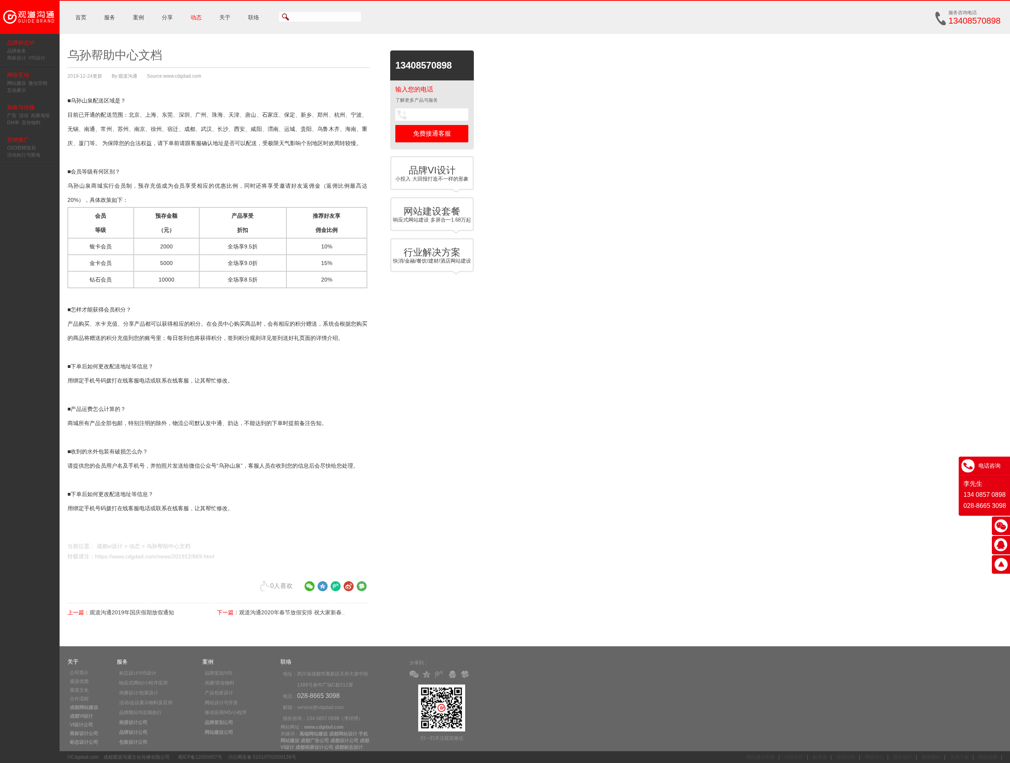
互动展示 (16, 90)
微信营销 (37, 83)
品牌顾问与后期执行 (140, 712)
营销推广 (18, 139)
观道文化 (79, 690)
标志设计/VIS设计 (137, 673)
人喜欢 (281, 585)
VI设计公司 (81, 725)
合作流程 (79, 698)
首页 (80, 17)
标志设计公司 (84, 742)
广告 (12, 115)
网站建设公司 (219, 732)
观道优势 (79, 681)
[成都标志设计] (29, 32)
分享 (167, 17)
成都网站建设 (84, 707)
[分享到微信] (310, 589)
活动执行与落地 (23, 155)
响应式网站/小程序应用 (143, 683)
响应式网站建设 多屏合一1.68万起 (432, 214)
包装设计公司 (133, 742)
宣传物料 (31, 122)
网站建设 (16, 83)
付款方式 (793, 757)
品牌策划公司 (219, 722)
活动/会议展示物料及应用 (145, 702)
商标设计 (16, 58)
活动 (23, 115)
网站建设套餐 (760, 757)
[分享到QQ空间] (323, 589)
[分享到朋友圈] (362, 589)
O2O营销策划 (21, 148)
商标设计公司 (84, 733)
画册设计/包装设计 (138, 693)
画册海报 (40, 115)
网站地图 (987, 757)
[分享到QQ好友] (453, 674)
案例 (138, 17)
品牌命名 (16, 51)
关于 (224, 17)
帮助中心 (874, 757)
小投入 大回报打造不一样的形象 (432, 173)
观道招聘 (845, 757)
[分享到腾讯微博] (336, 589)
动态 (196, 17)
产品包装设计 (219, 693)
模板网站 (931, 757)
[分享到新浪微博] (349, 589)
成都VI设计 (81, 716)
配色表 (820, 757)
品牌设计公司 (133, 732)
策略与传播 (21, 107)
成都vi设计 (110, 546)
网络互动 (18, 75)
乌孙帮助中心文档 (168, 546)
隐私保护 (902, 757)
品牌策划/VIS (218, 673)
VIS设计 (36, 58)
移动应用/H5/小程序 (226, 712)
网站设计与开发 (221, 702)
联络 (253, 17)
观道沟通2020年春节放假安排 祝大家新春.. (292, 612)
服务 (109, 17)
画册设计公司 (133, 722)
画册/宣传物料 (219, 683)
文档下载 (959, 757)
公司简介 (79, 672)
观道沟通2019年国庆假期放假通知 (132, 612)
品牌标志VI (20, 42)
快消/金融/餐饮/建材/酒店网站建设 (432, 255)
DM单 (13, 122)
